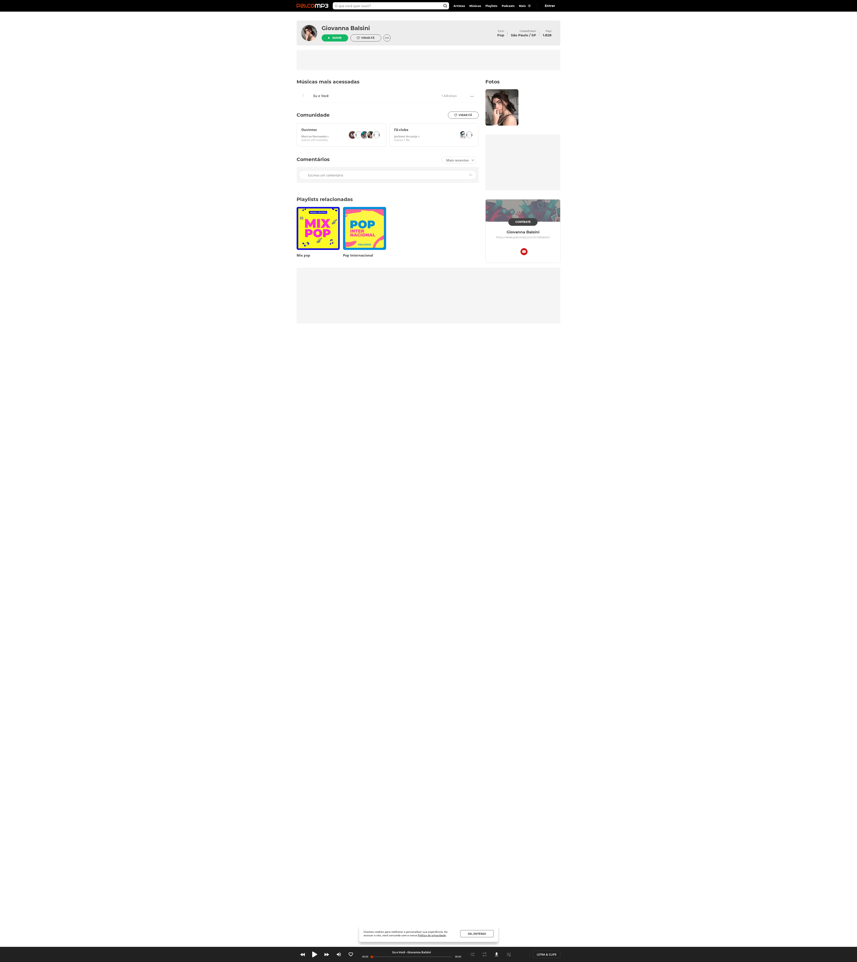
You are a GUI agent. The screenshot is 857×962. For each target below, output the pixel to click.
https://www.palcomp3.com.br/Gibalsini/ (523, 237)
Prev (303, 954)
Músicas (475, 6)
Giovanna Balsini (346, 28)
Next (327, 954)
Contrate (523, 222)
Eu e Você (321, 96)
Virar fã (367, 37)
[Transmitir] (521, 954)
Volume (339, 954)
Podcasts (508, 6)
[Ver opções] (387, 37)
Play (315, 954)
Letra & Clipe (546, 954)
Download (497, 954)
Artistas (459, 6)
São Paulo (519, 35)
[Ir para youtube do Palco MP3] (524, 252)
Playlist (509, 954)
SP (533, 35)
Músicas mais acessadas (328, 82)
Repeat (484, 954)
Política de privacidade (432, 935)
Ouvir (336, 37)
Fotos (492, 82)
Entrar (550, 6)
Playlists (491, 6)
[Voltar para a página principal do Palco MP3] (314, 6)
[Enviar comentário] (471, 175)
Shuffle (472, 954)
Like (351, 954)
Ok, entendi (477, 933)
